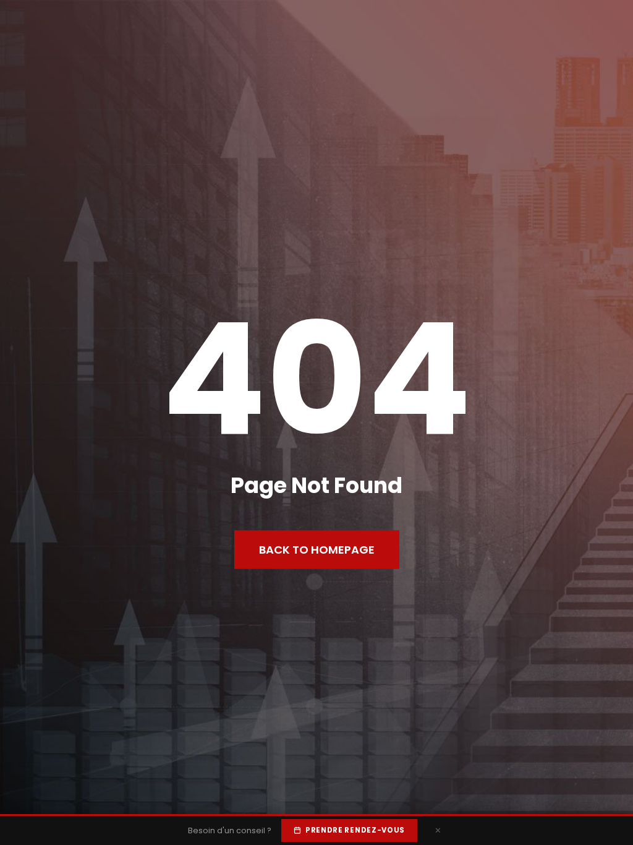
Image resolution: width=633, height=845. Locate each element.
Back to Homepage (317, 549)
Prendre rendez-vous (355, 830)
